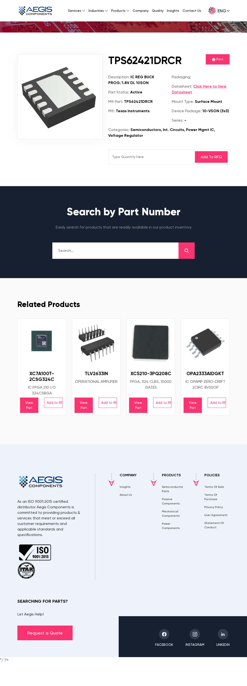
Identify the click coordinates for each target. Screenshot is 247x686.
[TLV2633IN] (96, 343)
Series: (177, 120)
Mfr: (111, 111)
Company (141, 11)
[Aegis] (35, 10)
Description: (119, 77)
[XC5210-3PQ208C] (150, 343)
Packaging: (181, 77)
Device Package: (186, 111)
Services (74, 11)
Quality (158, 11)
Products (118, 11)
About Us (126, 495)
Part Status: (118, 92)
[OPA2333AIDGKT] (205, 343)
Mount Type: (183, 101)
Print (219, 59)
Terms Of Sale (214, 487)
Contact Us (192, 11)
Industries (96, 11)
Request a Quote (45, 632)
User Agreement (215, 515)
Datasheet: (182, 86)
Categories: (119, 129)
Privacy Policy (213, 507)
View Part (29, 405)
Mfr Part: (115, 101)
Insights (173, 11)
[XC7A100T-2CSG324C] (41, 343)
